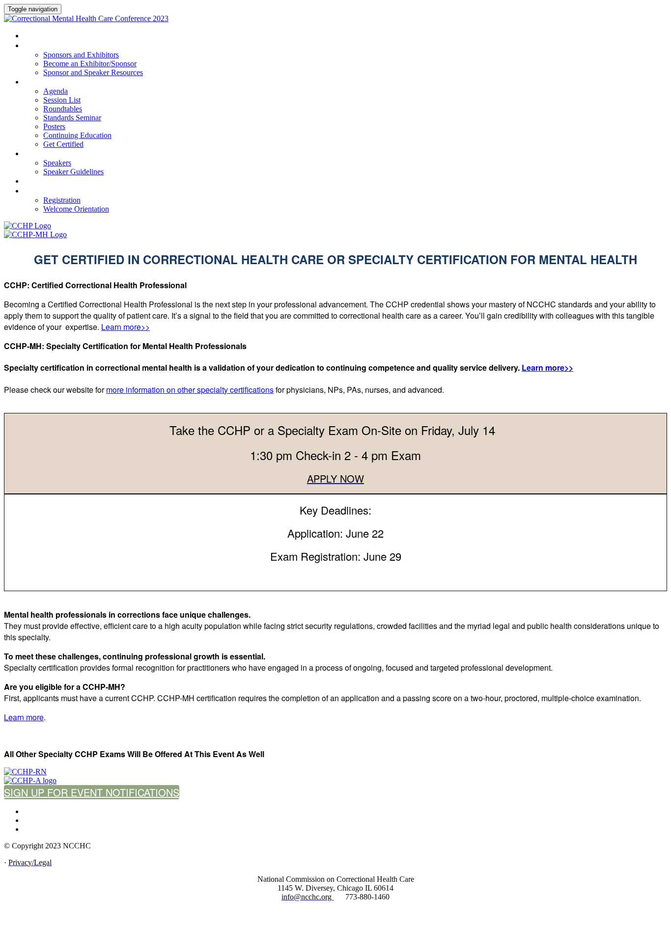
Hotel (34, 181)
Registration (46, 191)
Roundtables (62, 109)
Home (32, 36)
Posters (54, 126)
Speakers (39, 154)
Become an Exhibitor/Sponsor (90, 63)
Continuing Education (77, 135)
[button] (91, 792)
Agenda (55, 91)
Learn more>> (125, 326)
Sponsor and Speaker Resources (93, 72)
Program (38, 82)
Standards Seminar (72, 117)
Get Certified (63, 144)
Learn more (24, 717)
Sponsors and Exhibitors (66, 46)
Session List (62, 100)
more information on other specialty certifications (190, 389)
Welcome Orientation (76, 209)
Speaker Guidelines (73, 171)
